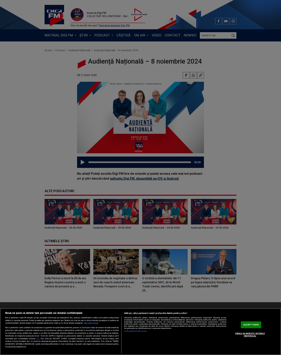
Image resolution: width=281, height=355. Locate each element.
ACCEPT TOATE (251, 324)
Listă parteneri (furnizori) (135, 331)
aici (37, 338)
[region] (140, 331)
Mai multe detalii (91, 323)
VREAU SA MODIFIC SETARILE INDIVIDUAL (250, 334)
